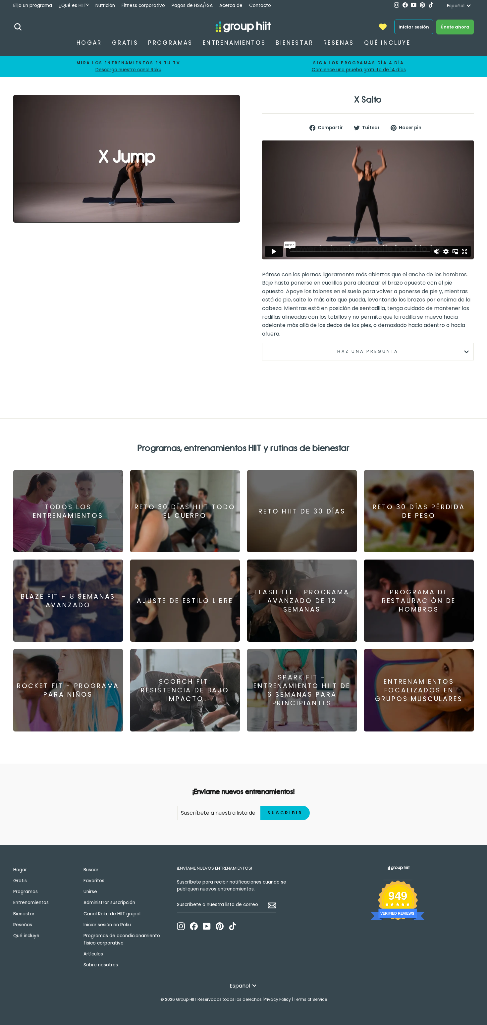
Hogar (89, 43)
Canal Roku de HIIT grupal (111, 914)
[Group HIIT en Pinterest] (220, 926)
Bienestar (294, 43)
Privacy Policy (277, 999)
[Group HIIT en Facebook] (194, 926)
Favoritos (93, 881)
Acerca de (231, 5)
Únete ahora (455, 27)
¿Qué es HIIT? (74, 5)
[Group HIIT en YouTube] (207, 926)
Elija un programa (32, 5)
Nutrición (105, 5)
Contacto (260, 5)
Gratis (125, 43)
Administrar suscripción (109, 902)
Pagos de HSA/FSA (192, 5)
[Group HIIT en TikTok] (233, 926)
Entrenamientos (234, 43)
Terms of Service (310, 999)
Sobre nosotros (100, 965)
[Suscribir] (272, 905)
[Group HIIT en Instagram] (181, 926)
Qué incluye (387, 43)
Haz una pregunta (368, 351)
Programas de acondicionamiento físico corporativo (121, 939)
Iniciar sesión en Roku (107, 925)
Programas (170, 43)
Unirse (90, 892)
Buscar (90, 870)
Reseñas (338, 43)
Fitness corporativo (143, 5)
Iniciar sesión (414, 27)
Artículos (93, 954)
